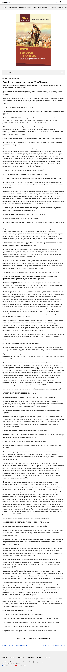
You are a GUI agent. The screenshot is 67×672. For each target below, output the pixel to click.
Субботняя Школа (25, 7)
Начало (4, 7)
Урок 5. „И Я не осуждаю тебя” (53, 645)
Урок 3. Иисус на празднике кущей (15, 645)
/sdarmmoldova (8, 665)
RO (56, 2)
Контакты (47, 657)
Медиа (39, 657)
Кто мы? (12, 657)
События (21, 657)
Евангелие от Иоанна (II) (41, 7)
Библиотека (13, 7)
